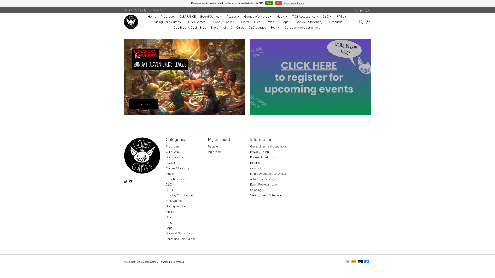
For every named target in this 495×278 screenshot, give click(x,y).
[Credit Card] (347, 262)
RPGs (169, 190)
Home (152, 16)
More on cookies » (294, 3)
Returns (255, 162)
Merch (245, 22)
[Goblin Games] (131, 22)
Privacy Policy (259, 152)
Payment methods (262, 157)
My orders (215, 152)
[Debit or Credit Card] (360, 262)
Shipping (255, 190)
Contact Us (257, 168)
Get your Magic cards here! (302, 27)
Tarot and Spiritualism (180, 239)
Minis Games (174, 201)
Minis (169, 222)
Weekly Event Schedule (265, 195)
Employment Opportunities (268, 173)
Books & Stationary (309, 22)
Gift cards (335, 22)
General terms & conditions (268, 146)
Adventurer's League (264, 179)
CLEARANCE (187, 16)
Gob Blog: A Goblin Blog (189, 27)
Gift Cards (237, 27)
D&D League (257, 27)
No (278, 3)
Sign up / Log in (362, 10)
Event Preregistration (264, 184)
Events (275, 27)
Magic (170, 173)
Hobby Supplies (176, 206)
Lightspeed (178, 261)
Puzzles (171, 162)
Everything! (218, 27)
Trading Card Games (180, 195)
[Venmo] (366, 262)
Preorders (168, 16)
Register (213, 146)
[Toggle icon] (361, 22)
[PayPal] (353, 262)
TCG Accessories (177, 179)
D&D (169, 184)
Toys (169, 228)
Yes (269, 3)
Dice (169, 217)
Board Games (175, 157)
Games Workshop (178, 168)
